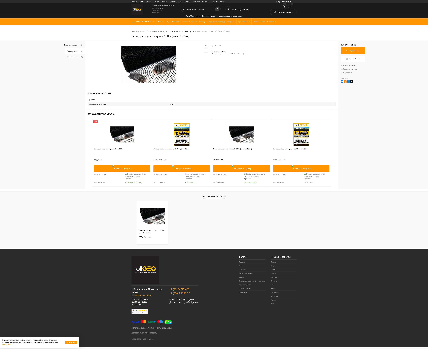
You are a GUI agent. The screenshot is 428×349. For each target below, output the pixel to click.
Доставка (164, 1)
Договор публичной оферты (144, 333)
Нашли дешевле (349, 65)
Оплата (156, 1)
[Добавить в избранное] (206, 46)
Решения (242, 262)
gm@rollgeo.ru (191, 302)
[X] (351, 81)
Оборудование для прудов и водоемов (252, 281)
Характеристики (72, 51)
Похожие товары (72, 57)
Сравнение (128, 179)
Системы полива (244, 288)
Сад (240, 266)
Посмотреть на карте (141, 295)
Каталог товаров (143, 22)
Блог (180, 1)
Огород (241, 277)
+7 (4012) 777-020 (179, 289)
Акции (222, 1)
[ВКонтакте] (342, 81)
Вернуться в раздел (71, 45)
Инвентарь (242, 269)
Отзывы (148, 1)
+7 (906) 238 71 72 (179, 293)
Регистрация (286, 2)
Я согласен (71, 342)
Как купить (205, 1)
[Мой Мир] (348, 81)
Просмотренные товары (214, 196)
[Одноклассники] (345, 81)
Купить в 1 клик (101, 174)
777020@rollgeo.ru (185, 299)
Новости (186, 1)
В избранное (100, 182)
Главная (134, 1)
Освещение (243, 292)
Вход (278, 2)
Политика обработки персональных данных (152, 328)
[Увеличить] (148, 64)
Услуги (141, 1)
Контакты (173, 1)
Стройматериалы (245, 285)
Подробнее (6, 344)
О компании (196, 1)
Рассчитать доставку (350, 69)
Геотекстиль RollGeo (246, 273)
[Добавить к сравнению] (206, 51)
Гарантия (215, 1)
